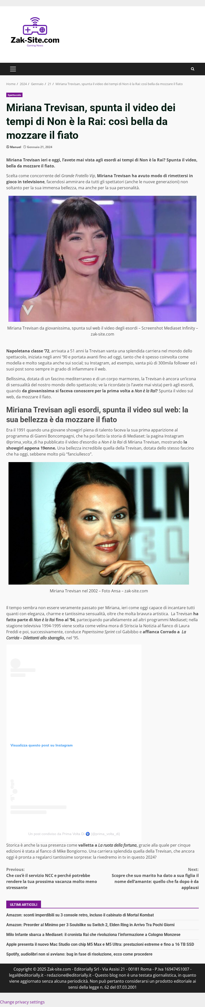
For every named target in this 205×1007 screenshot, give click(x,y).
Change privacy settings (22, 1002)
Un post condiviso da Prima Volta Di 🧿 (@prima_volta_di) (74, 834)
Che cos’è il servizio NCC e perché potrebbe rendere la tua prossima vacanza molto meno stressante (51, 878)
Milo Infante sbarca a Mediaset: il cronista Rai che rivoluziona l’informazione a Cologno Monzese (93, 934)
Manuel (15, 147)
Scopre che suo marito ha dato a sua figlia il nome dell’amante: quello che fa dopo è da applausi (155, 878)
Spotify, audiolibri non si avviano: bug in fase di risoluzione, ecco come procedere (79, 954)
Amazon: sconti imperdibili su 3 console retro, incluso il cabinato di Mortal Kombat (80, 915)
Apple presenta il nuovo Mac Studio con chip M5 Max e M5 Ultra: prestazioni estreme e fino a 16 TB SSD (100, 944)
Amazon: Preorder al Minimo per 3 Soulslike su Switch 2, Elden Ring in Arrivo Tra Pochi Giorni (90, 924)
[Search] (192, 69)
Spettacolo (14, 95)
